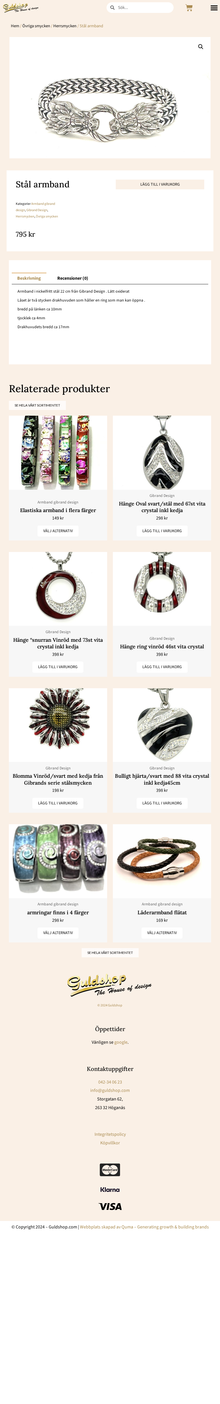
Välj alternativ (58, 531)
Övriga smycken (36, 26)
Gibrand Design (36, 210)
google (120, 1042)
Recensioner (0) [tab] (72, 278)
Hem (15, 26)
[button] (201, 47)
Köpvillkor (110, 1143)
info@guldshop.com (110, 1090)
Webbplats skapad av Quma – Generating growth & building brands (144, 1227)
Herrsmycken (64, 26)
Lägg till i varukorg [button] (162, 531)
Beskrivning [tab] (29, 278)
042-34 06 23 (110, 1082)
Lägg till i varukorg (160, 184)
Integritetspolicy (110, 1134)
